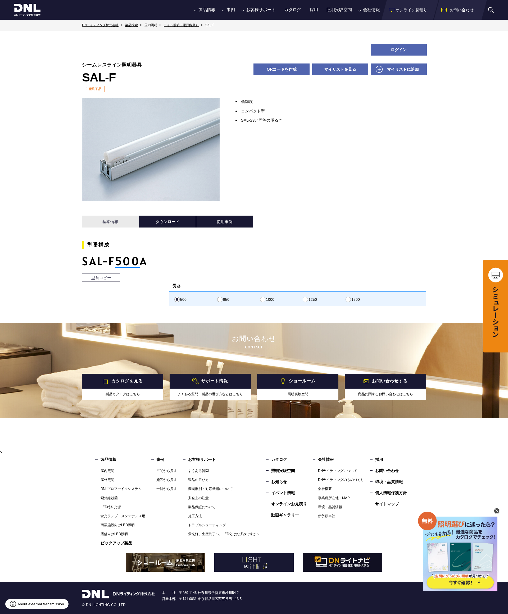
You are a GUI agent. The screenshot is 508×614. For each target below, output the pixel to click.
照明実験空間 (339, 9)
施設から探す (166, 480)
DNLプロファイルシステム (121, 489)
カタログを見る (127, 381)
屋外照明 (107, 480)
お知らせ (279, 481)
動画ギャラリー (285, 515)
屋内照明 (107, 471)
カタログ (292, 9)
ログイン (399, 49)
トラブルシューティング (207, 525)
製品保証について (202, 507)
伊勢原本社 (326, 516)
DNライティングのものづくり (341, 480)
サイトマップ (387, 504)
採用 (314, 9)
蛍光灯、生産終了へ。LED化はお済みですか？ (224, 534)
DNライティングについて (337, 471)
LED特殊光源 (111, 507)
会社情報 (371, 9)
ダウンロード (167, 221)
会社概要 (325, 489)
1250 (313, 299)
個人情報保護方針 (391, 492)
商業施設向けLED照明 (118, 525)
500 (183, 299)
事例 (230, 9)
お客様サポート (261, 9)
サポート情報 (214, 381)
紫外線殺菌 (109, 498)
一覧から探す (166, 489)
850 (226, 299)
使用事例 (225, 221)
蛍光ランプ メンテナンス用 (123, 516)
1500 (355, 299)
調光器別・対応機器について (210, 489)
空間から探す (166, 471)
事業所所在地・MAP (334, 498)
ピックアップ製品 (116, 543)
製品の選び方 (198, 480)
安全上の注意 (198, 498)
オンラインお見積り (289, 504)
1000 (270, 299)
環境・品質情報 (330, 507)
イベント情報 (283, 492)
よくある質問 (198, 471)
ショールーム (302, 381)
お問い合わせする (390, 381)
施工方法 (195, 516)
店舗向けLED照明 (114, 534)
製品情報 (206, 9)
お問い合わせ (387, 470)
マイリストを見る (340, 69)
